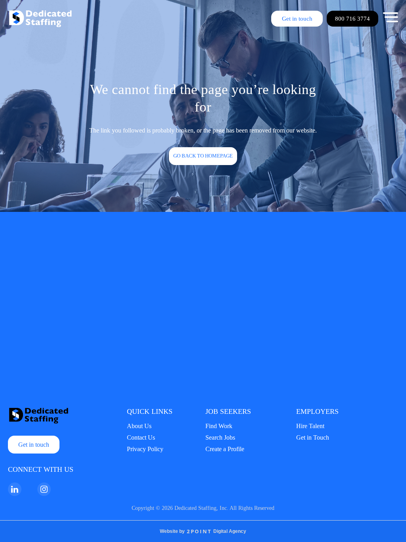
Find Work (218, 426)
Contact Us (141, 437)
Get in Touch (312, 437)
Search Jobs (220, 437)
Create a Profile (224, 449)
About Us (139, 426)
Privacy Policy (145, 449)
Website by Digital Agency (203, 531)
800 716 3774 (352, 18)
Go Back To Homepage (203, 156)
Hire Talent (310, 426)
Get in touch (297, 18)
